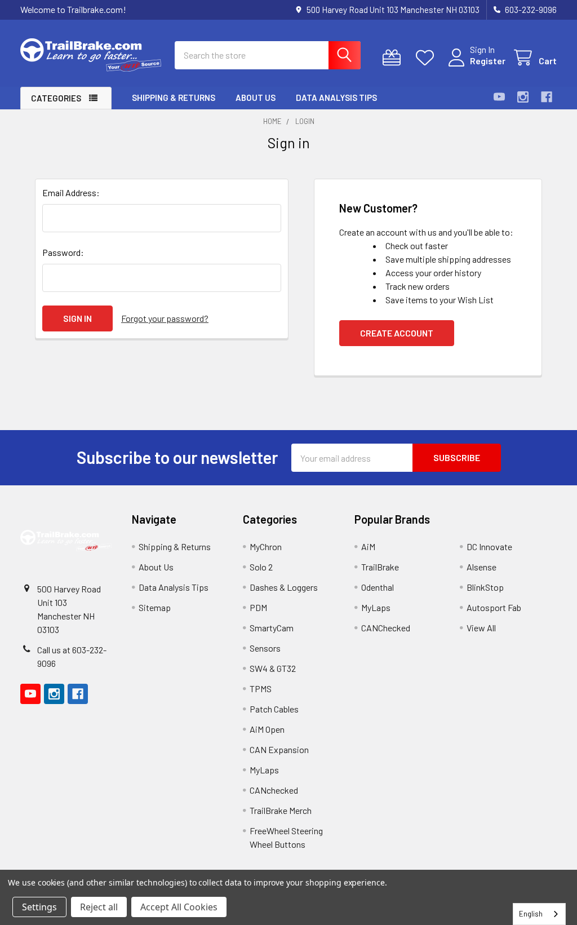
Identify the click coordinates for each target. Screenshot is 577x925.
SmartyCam (272, 627)
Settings (39, 907)
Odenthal (377, 587)
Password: (63, 252)
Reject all (99, 907)
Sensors (265, 648)
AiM (368, 546)
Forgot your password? (164, 318)
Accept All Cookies (179, 907)
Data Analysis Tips (336, 97)
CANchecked (274, 790)
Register (487, 60)
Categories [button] (56, 98)
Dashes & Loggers (284, 587)
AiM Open (267, 729)
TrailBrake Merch (281, 810)
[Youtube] (499, 97)
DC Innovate (489, 546)
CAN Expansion (279, 749)
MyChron (266, 546)
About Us (256, 97)
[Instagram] (523, 97)
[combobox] (539, 914)
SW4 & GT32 (273, 668)
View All (481, 627)
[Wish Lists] (427, 58)
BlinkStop (485, 587)
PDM (258, 607)
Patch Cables (274, 708)
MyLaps (264, 769)
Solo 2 (261, 566)
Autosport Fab (494, 607)
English (531, 913)
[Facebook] (546, 97)
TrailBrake (380, 566)
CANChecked (385, 627)
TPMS (261, 688)
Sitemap (155, 607)
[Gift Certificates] (394, 58)
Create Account (396, 332)
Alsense (481, 566)
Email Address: (71, 192)
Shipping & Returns (173, 97)
